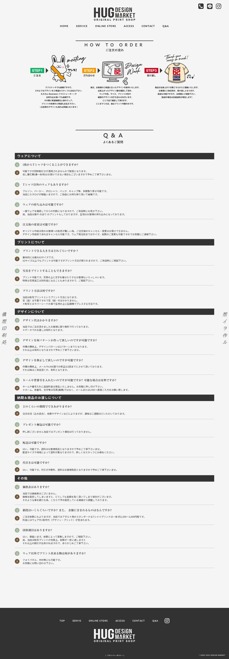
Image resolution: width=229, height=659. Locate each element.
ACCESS (129, 26)
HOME (64, 26)
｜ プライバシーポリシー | (114, 655)
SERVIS (76, 620)
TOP (62, 620)
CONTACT (148, 26)
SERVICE (82, 26)
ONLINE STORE (105, 26)
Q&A (165, 26)
